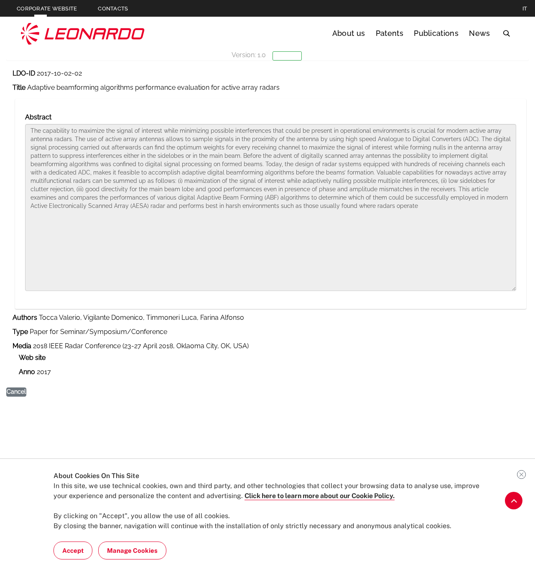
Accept (73, 550)
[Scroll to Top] (513, 500)
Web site (32, 358)
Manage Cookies (132, 550)
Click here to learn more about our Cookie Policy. (320, 496)
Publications (436, 33)
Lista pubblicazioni (46, 93)
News (479, 33)
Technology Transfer (83, 34)
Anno (27, 372)
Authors (25, 317)
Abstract (38, 117)
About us (348, 33)
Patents (389, 33)
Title (19, 87)
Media (22, 346)
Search (506, 33)
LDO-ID (24, 73)
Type (20, 332)
